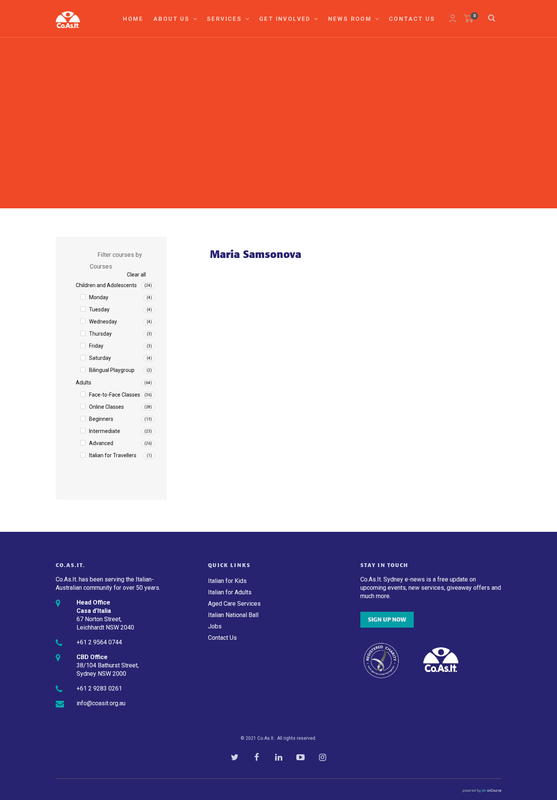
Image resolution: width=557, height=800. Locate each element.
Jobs (215, 626)
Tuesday (99, 309)
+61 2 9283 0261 (99, 688)
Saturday (100, 358)
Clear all (136, 275)
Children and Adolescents (106, 285)
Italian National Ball (233, 615)
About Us (172, 19)
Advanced (101, 443)
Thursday (100, 334)
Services (225, 19)
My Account (453, 18)
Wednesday (103, 322)
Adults (83, 383)
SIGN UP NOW (387, 619)
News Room (351, 19)
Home (133, 19)
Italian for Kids (227, 580)
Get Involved (286, 19)
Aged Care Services (234, 603)
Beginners (101, 419)
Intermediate (104, 431)
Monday (98, 297)
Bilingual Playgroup (112, 370)
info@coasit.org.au (101, 703)
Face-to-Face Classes (114, 395)
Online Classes (106, 407)
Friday (96, 346)
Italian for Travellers (112, 455)
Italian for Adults (230, 592)
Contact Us (412, 19)
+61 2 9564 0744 (99, 642)
